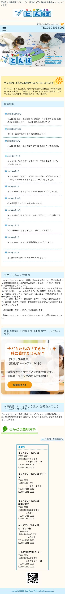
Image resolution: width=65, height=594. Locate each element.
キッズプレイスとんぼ (32, 13)
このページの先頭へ (52, 439)
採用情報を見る (19, 384)
